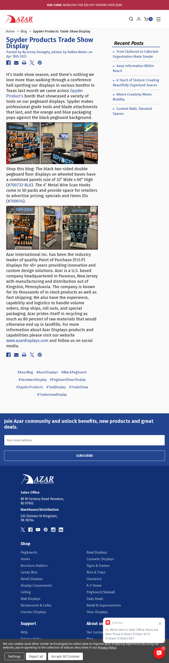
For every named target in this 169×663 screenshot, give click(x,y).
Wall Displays (30, 599)
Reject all (36, 656)
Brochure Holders (34, 566)
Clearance (94, 579)
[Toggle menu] (158, 19)
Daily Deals (95, 599)
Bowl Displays (97, 552)
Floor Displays (97, 612)
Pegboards (29, 552)
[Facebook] (8, 62)
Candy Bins (29, 572)
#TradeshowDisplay (52, 395)
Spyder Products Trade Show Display (49, 43)
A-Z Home (94, 585)
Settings (14, 656)
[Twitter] (32, 62)
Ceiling (26, 592)
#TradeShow (78, 387)
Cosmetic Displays (100, 559)
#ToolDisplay (56, 387)
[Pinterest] (40, 62)
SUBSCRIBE (84, 456)
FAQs (24, 632)
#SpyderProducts (29, 387)
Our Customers (98, 632)
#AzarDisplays (47, 372)
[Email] (16, 62)
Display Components (36, 585)
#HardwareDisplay (32, 380)
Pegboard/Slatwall (101, 592)
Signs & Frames (98, 566)
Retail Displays (32, 579)
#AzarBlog (25, 372)
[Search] (130, 19)
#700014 (15, 201)
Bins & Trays (96, 572)
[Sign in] (139, 19)
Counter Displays (33, 612)
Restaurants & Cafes (36, 605)
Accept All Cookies (65, 656)
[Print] (24, 62)
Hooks (25, 559)
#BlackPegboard (74, 372)
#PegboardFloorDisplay (68, 380)
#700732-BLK (20, 184)
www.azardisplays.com (27, 340)
